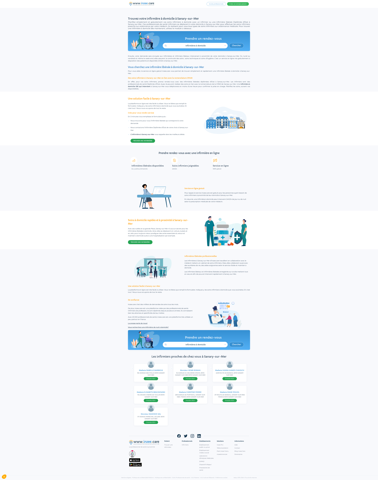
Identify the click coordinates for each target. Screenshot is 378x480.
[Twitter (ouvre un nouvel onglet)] (185, 436)
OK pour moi (36, 470)
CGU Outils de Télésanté (207, 477)
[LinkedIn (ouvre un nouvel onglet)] (199, 436)
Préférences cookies (221, 477)
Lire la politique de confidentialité (12, 463)
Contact (237, 448)
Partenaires (238, 454)
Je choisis (22, 470)
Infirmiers (185, 445)
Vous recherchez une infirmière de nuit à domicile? (148, 327)
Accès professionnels (216, 4)
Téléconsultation (222, 448)
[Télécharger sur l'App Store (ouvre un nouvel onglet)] (145, 460)
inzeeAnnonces (222, 454)
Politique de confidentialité (163, 477)
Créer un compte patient (237, 4)
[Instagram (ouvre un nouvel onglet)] (192, 436)
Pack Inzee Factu (222, 451)
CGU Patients (195, 477)
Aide (236, 445)
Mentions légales (126, 477)
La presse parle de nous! (137, 323)
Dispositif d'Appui (205, 464)
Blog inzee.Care (239, 451)
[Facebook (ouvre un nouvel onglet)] (179, 436)
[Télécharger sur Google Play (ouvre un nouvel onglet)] (145, 465)
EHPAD (201, 461)
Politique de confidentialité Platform (143, 477)
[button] (4, 476)
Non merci (9, 470)
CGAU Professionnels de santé (181, 477)
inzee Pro (220, 445)
